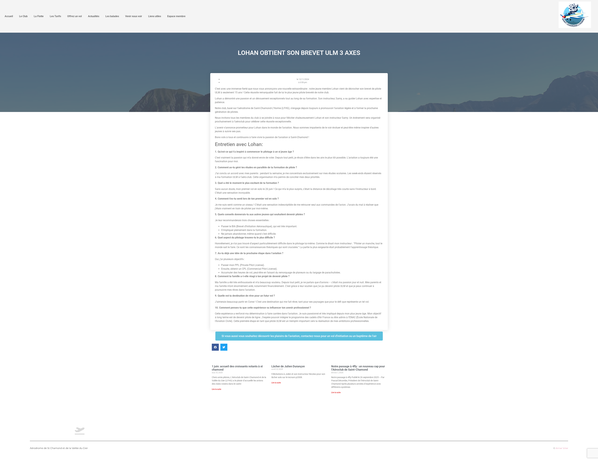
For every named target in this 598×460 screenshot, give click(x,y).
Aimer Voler (562, 448)
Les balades (112, 16)
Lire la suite (216, 389)
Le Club (23, 16)
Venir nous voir (133, 16)
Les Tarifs (55, 16)
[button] (215, 347)
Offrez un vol (74, 16)
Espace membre (176, 16)
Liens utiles (154, 16)
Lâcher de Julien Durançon (288, 366)
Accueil (9, 16)
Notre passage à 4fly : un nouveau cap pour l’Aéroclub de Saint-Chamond (358, 368)
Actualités (93, 16)
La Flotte (39, 16)
